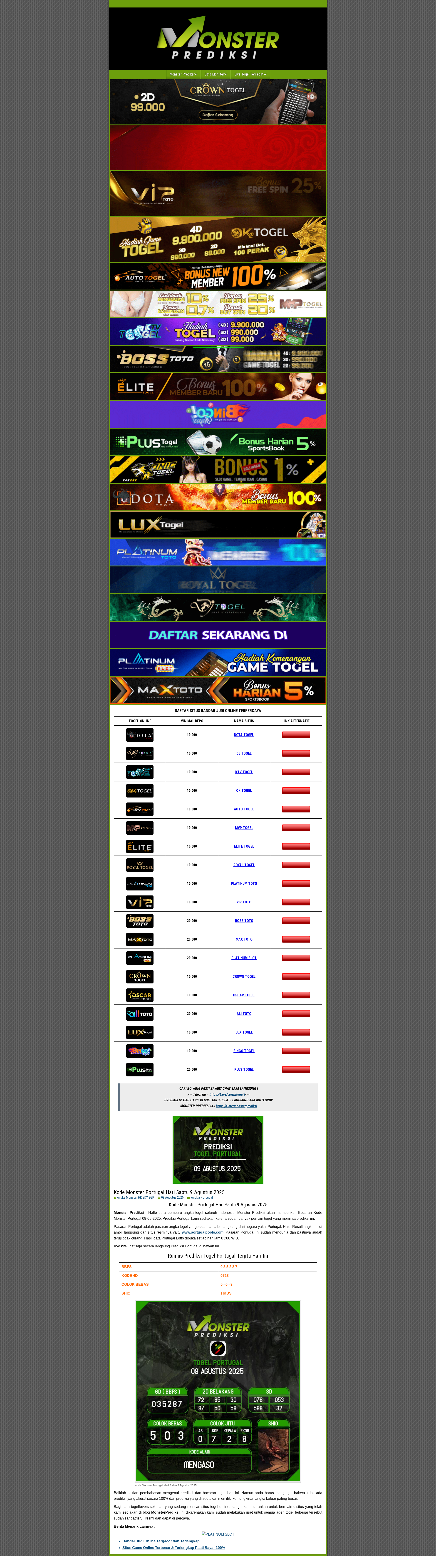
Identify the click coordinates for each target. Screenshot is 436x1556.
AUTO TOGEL (244, 809)
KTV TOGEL (244, 772)
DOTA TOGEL (244, 735)
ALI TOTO (244, 1014)
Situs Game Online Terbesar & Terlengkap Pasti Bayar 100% (173, 1548)
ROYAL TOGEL (244, 865)
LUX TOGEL (244, 1032)
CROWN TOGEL (244, 976)
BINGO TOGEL (244, 1051)
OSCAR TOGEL (244, 995)
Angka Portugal (202, 1197)
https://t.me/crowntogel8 (227, 1094)
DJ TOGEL (244, 753)
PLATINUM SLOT (244, 958)
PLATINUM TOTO (244, 883)
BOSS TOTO (244, 921)
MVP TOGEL (244, 828)
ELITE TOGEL (244, 846)
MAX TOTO (244, 939)
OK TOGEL (244, 790)
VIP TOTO (244, 902)
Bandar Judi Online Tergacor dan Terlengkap (161, 1541)
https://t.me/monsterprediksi (236, 1106)
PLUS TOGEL (244, 1069)
